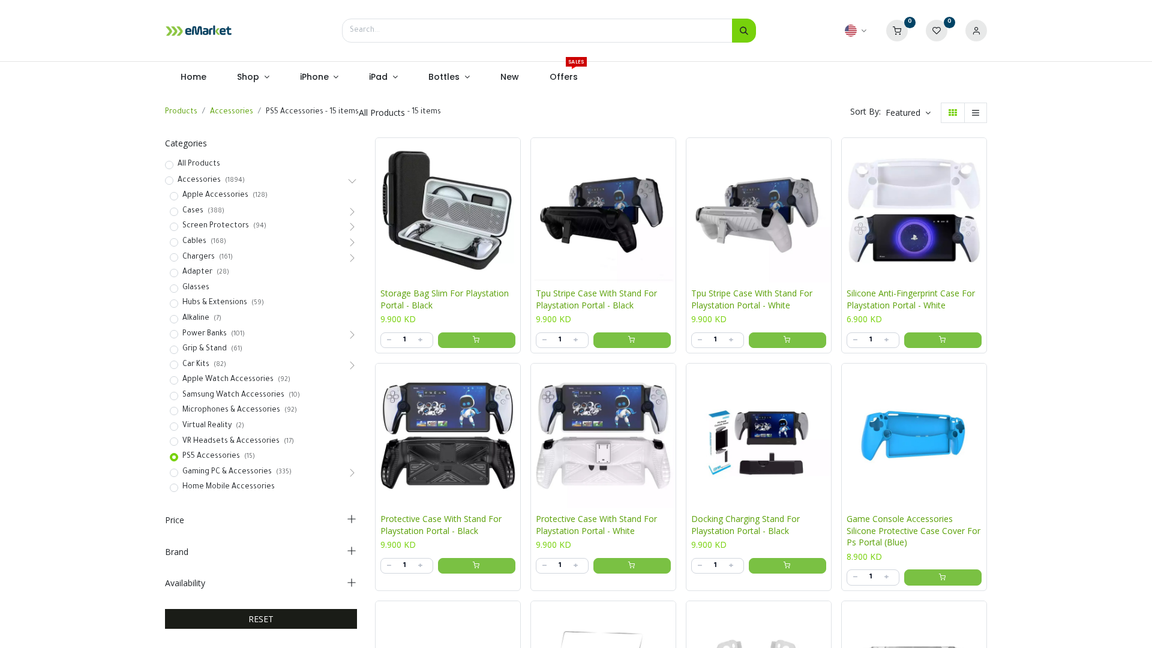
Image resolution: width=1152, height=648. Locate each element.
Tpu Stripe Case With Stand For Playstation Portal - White (751, 299)
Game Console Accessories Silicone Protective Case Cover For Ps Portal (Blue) (913, 530)
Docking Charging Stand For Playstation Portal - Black (745, 524)
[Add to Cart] (476, 340)
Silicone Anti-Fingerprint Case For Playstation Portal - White (911, 299)
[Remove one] (389, 340)
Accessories (231, 112)
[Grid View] (953, 113)
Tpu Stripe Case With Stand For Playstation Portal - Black (596, 299)
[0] (897, 31)
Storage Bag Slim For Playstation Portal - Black (444, 299)
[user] (976, 31)
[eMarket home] (198, 31)
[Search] (744, 31)
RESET (261, 619)
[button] (908, 113)
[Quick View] (514, 156)
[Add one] (420, 340)
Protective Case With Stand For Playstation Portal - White (596, 524)
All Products (199, 164)
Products (181, 112)
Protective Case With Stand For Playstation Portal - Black (441, 524)
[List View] (975, 113)
